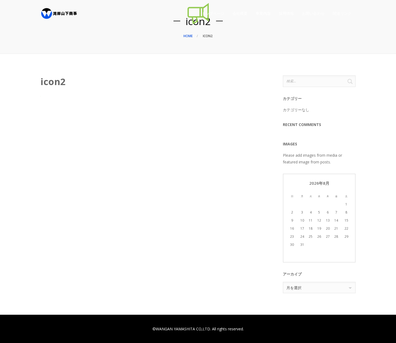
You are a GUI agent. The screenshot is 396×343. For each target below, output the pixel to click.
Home (188, 36)
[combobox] (319, 287)
